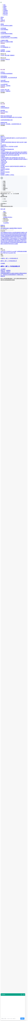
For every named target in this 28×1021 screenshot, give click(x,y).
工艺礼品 (19, 238)
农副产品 (4, 235)
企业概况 (3, 164)
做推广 (5, 7)
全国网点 (7, 174)
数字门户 (3, 21)
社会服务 (16, 243)
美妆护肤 (8, 233)
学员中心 (6, 146)
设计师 (18, 138)
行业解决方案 (4, 162)
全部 (2, 228)
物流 (22, 239)
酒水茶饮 (3, 241)
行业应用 (3, 156)
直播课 (2, 146)
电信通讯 (12, 235)
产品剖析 (3, 142)
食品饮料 (12, 233)
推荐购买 (3, 43)
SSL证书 (3, 59)
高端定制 (19, 228)
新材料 (19, 236)
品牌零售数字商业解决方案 (14, 153)
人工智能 (23, 236)
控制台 (2, 17)
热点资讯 (3, 172)
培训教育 (11, 236)
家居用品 (17, 233)
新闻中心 (3, 170)
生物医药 (24, 235)
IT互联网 (23, 238)
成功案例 (5, 10)
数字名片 (6, 252)
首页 (4, 4)
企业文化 (7, 166)
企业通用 (3, 150)
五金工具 (19, 239)
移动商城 (23, 251)
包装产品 (7, 241)
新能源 (16, 235)
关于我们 (3, 166)
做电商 (5, 9)
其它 (12, 243)
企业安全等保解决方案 (6, 152)
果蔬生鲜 (16, 242)
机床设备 (6, 239)
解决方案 (5, 13)
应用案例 (15, 228)
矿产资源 (10, 238)
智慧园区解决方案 (16, 157)
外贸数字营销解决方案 (6, 157)
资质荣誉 (3, 167)
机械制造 (5, 232)
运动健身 (15, 239)
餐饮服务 (11, 241)
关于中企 (5, 14)
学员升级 (11, 146)
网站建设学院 (10, 149)
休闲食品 (20, 235)
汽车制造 (11, 242)
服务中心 (14, 138)
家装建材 (8, 235)
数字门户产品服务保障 (6, 138)
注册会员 (3, 20)
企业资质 (3, 169)
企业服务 (3, 236)
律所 (6, 243)
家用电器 (6, 238)
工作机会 (12, 174)
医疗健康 (21, 232)
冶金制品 (15, 238)
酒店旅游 (21, 233)
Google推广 (14, 251)
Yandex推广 (11, 252)
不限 (2, 255)
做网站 (5, 6)
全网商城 (19, 251)
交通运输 (16, 241)
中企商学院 (3, 145)
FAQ (25, 166)
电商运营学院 (4, 149)
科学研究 (9, 243)
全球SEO (9, 251)
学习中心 (3, 147)
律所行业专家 (20, 142)
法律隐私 (21, 166)
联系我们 (3, 173)
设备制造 (7, 242)
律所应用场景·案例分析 (10, 142)
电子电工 (24, 241)
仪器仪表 (3, 242)
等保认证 (7, 59)
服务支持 (5, 11)
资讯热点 (10, 217)
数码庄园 (16, 166)
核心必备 (3, 69)
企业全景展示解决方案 (17, 152)
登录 (2, 18)
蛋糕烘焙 (7, 236)
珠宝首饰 (4, 233)
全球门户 (5, 251)
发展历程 (12, 166)
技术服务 (24, 242)
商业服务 (17, 232)
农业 (14, 232)
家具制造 (10, 239)
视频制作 (12, 55)
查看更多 (3, 225)
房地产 (25, 239)
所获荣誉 (7, 169)
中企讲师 (15, 146)
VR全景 (2, 55)
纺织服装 (20, 242)
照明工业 (20, 241)
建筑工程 (3, 243)
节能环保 (16, 236)
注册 (4, 209)
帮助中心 (3, 136)
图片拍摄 (7, 55)
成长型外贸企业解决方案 (13, 155)
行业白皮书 (3, 163)
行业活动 (7, 172)
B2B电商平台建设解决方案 (14, 159)
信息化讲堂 (22, 138)
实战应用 (3, 140)
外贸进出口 (10, 232)
